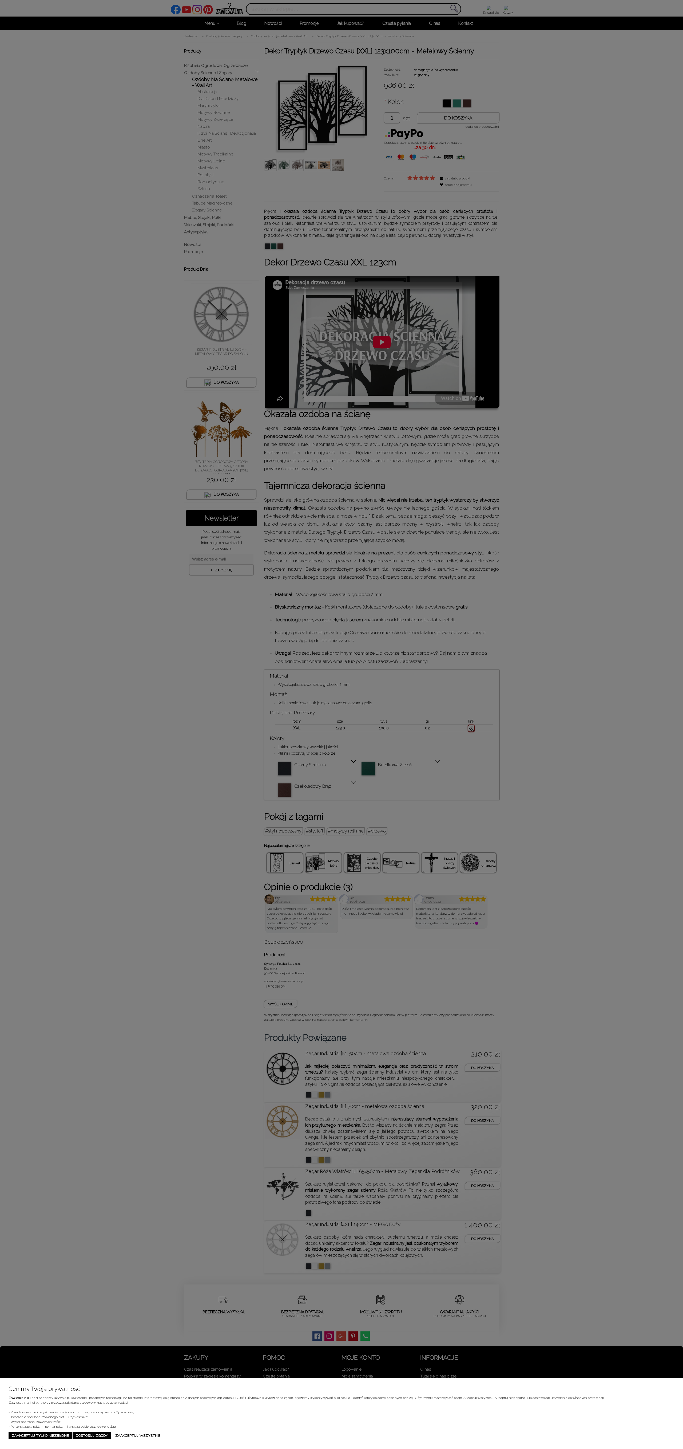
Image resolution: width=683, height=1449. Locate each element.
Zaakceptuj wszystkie (137, 1435)
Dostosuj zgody (92, 1435)
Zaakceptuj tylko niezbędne (40, 1435)
